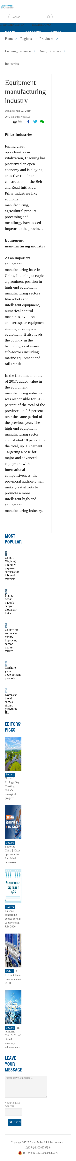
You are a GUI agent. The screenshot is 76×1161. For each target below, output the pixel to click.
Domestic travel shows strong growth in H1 (11, 703)
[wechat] (42, 122)
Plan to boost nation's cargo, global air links (10, 604)
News (56, 32)
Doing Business (50, 51)
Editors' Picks (13, 727)
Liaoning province (18, 51)
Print (20, 121)
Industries (12, 64)
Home (10, 32)
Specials (13, 42)
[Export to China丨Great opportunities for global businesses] (13, 821)
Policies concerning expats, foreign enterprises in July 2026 (13, 918)
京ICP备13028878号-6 (38, 1147)
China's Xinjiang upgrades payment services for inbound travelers (12, 568)
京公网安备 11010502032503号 (40, 1153)
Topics (37, 42)
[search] (48, 17)
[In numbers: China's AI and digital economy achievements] (13, 1006)
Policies (33, 32)
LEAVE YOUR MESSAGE (13, 1064)
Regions (61, 42)
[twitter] (35, 122)
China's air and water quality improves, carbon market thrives (11, 640)
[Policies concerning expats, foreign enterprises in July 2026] (13, 886)
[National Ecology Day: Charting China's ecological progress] (13, 753)
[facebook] (28, 122)
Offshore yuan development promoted (12, 673)
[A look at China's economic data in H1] (13, 950)
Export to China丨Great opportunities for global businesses (12, 854)
